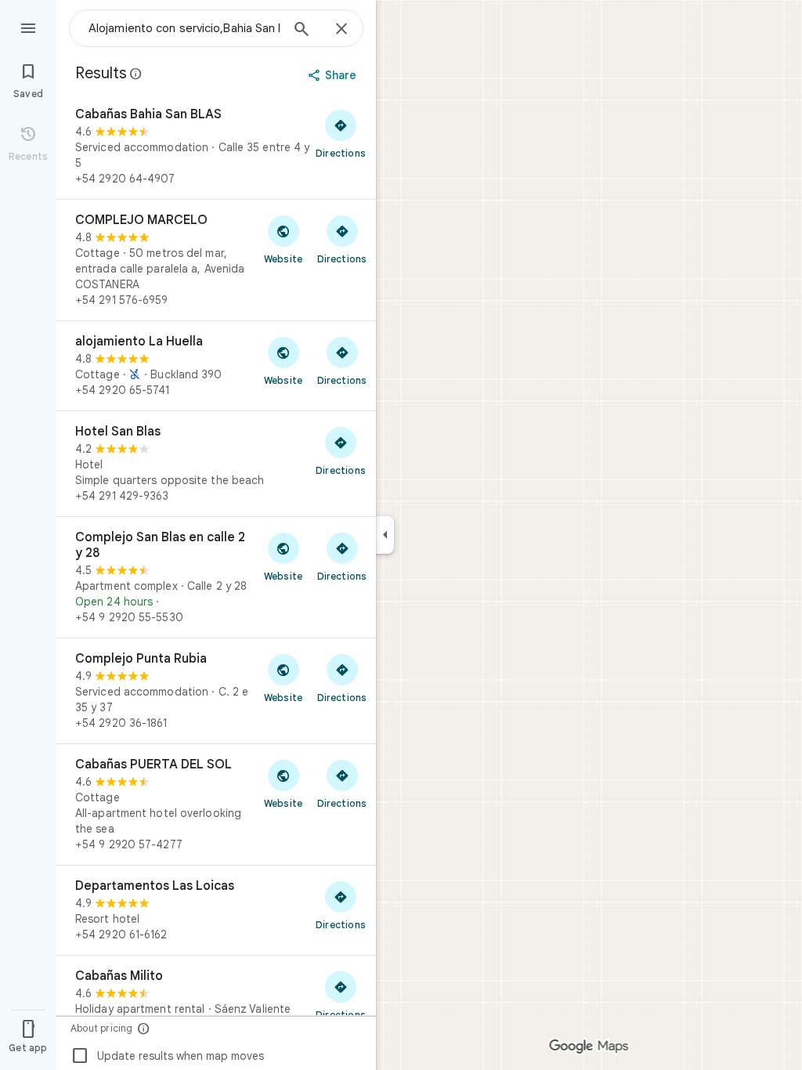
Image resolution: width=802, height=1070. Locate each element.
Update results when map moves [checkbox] (167, 1056)
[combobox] (184, 28)
